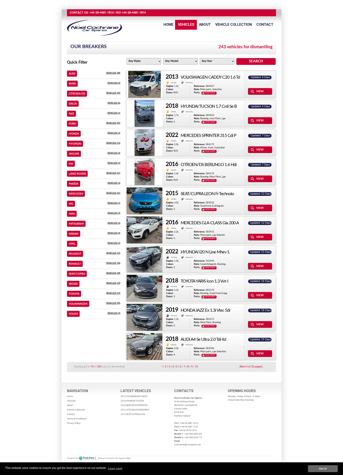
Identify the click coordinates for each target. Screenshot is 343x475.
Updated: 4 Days (260, 77)
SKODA (73, 284)
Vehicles (186, 24)
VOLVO (73, 314)
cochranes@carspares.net (187, 444)
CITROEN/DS (77, 93)
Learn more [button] (115, 468)
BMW (72, 83)
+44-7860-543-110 (193, 437)
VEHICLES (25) (113, 123)
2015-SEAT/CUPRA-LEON (133, 414)
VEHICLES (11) (113, 173)
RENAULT (75, 264)
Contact (264, 24)
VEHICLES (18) (113, 273)
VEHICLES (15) (113, 193)
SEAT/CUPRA (77, 274)
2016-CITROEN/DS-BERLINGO (135, 410)
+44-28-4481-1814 (101, 12)
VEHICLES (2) (113, 83)
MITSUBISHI (76, 223)
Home (168, 24)
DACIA (73, 103)
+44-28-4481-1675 (189, 426)
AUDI (72, 73)
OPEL (72, 244)
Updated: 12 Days (260, 193)
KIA (71, 163)
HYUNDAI (75, 143)
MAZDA (73, 183)
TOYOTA (74, 294)
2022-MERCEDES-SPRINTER (134, 405)
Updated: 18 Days (260, 281)
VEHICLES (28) (113, 73)
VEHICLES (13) (113, 143)
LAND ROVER (77, 173)
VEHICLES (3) (113, 183)
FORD (72, 123)
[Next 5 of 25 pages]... (252, 366)
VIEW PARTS (210, 93)
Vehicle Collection (233, 24)
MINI (72, 213)
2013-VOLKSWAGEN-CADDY (134, 396)
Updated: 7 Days (260, 135)
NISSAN (73, 233)
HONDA (74, 133)
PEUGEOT (75, 254)
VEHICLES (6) (113, 103)
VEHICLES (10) (113, 93)
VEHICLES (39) (113, 303)
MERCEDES (76, 193)
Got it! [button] (323, 468)
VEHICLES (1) (113, 113)
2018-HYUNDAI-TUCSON (132, 401)
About (205, 24)
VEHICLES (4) (113, 233)
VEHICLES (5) (113, 163)
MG (71, 203)
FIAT (71, 113)
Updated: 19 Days (260, 339)
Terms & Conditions (76, 418)
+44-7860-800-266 (193, 434)
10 (196, 366)
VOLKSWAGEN (78, 304)
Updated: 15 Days (260, 252)
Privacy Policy (74, 423)
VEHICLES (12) (113, 253)
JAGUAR (74, 153)
